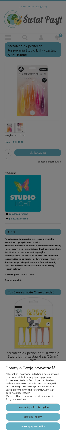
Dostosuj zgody (33, 416)
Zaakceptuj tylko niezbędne (33, 407)
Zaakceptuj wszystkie (33, 426)
